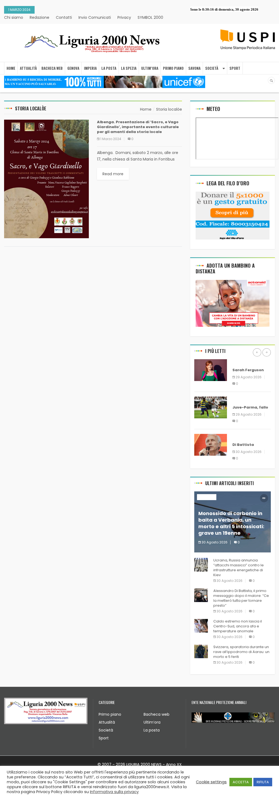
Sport (104, 738)
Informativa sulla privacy (114, 791)
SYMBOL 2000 (150, 17)
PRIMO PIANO (173, 68)
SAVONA (194, 68)
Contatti (64, 17)
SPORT (234, 68)
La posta (152, 730)
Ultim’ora (152, 722)
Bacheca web (156, 714)
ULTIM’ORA (149, 68)
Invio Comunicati (94, 17)
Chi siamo (13, 17)
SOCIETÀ (211, 68)
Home (11, 68)
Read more (112, 174)
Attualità (107, 722)
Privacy (124, 17)
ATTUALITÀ (28, 68)
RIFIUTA (263, 782)
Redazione (39, 17)
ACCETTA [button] (241, 782)
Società (106, 730)
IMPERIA (90, 68)
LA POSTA (108, 68)
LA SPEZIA (129, 68)
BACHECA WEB (52, 68)
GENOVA (73, 68)
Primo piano (110, 714)
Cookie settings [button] (211, 781)
